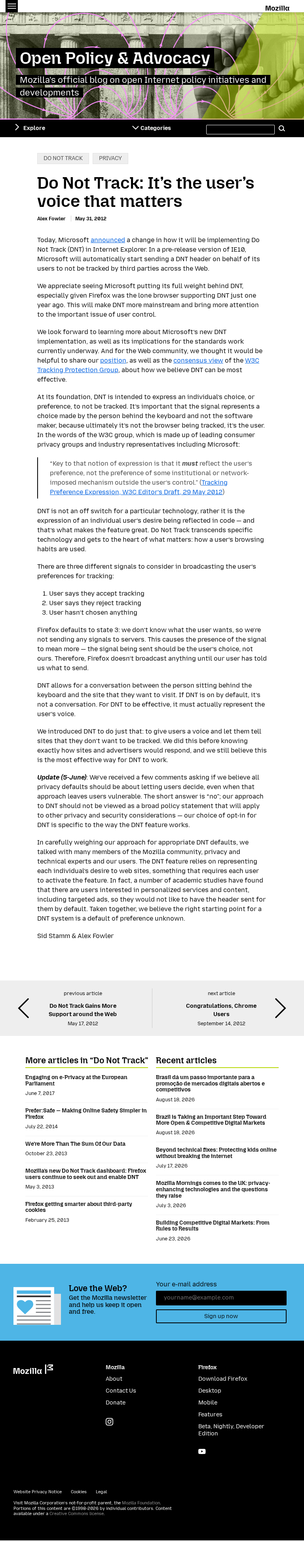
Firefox (207, 1367)
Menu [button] (12, 6)
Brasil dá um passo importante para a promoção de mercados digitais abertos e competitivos (210, 1083)
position (113, 360)
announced (108, 240)
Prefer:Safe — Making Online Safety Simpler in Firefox (86, 1113)
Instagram (109, 1421)
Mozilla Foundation (141, 1503)
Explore (34, 128)
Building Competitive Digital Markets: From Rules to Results (213, 1225)
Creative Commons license (76, 1513)
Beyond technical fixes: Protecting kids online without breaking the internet (216, 1153)
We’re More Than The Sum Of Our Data (75, 1144)
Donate (115, 1402)
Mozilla (278, 7)
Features (210, 1414)
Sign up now (221, 1316)
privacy (110, 158)
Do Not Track (63, 158)
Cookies (79, 1491)
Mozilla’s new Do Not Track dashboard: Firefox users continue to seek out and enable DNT (85, 1174)
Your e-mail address (186, 1284)
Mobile (207, 1402)
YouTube (202, 1451)
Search (282, 128)
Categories (156, 128)
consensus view (198, 360)
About (114, 1379)
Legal (101, 1491)
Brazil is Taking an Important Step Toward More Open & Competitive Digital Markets (211, 1120)
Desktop (209, 1390)
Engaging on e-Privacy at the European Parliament (76, 1080)
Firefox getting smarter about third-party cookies (78, 1207)
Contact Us (121, 1390)
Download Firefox (222, 1379)
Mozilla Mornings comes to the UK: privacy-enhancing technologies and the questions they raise (213, 1189)
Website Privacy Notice (37, 1491)
